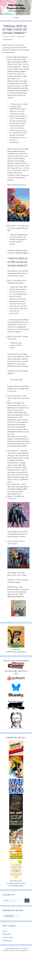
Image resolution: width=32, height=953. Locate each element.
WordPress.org (7, 940)
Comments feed (8, 937)
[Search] (27, 901)
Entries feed (6, 934)
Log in (5, 931)
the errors (14, 422)
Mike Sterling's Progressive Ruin (16, 6)
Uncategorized (7, 39)
